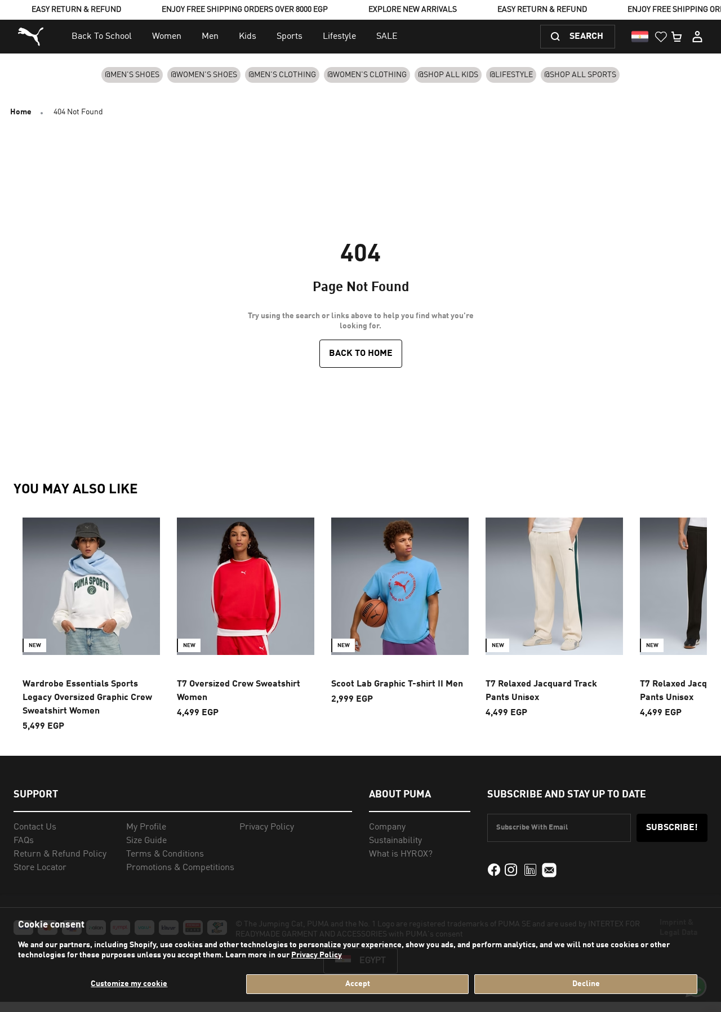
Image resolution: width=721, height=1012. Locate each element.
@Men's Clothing (282, 75)
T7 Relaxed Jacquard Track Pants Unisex (541, 691)
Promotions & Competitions (180, 867)
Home (21, 112)
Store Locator (40, 867)
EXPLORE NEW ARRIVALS (412, 10)
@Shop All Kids (448, 75)
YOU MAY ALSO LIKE (76, 490)
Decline (586, 984)
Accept (357, 984)
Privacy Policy (316, 955)
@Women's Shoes (204, 75)
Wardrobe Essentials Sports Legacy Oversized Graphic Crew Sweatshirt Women (87, 698)
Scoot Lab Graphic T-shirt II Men (397, 684)
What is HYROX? (401, 854)
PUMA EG (32, 37)
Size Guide (146, 840)
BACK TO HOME (361, 353)
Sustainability (395, 840)
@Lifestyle (511, 75)
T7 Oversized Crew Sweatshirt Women (238, 691)
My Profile (146, 827)
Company (387, 827)
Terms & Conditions (165, 854)
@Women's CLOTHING (367, 75)
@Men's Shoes (132, 75)
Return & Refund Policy (60, 854)
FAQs (24, 840)
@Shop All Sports (580, 75)
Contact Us (35, 827)
